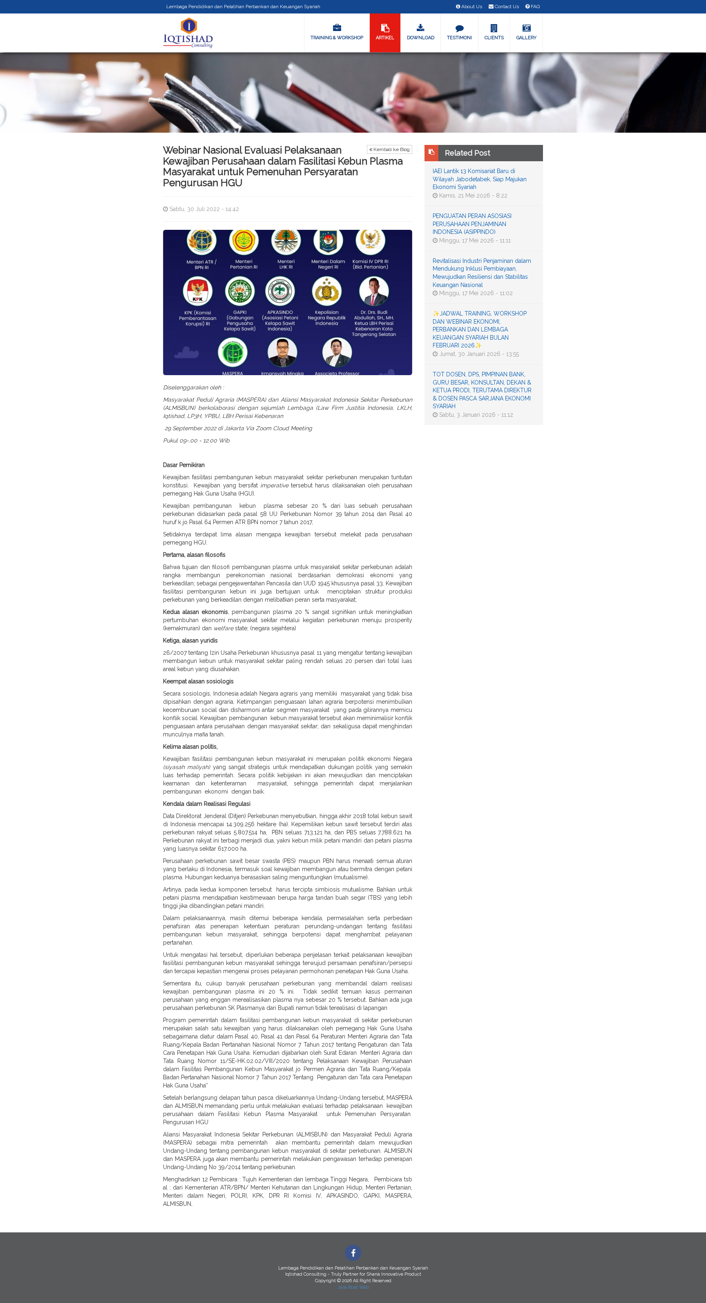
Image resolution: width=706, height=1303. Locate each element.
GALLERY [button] (526, 37)
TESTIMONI (459, 37)
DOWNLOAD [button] (420, 37)
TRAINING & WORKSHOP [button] (337, 37)
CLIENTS (494, 37)
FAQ (535, 6)
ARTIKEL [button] (385, 37)
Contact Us (506, 6)
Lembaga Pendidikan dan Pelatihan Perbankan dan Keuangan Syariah (243, 6)
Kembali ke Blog (391, 149)
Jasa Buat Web (353, 1287)
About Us (471, 6)
